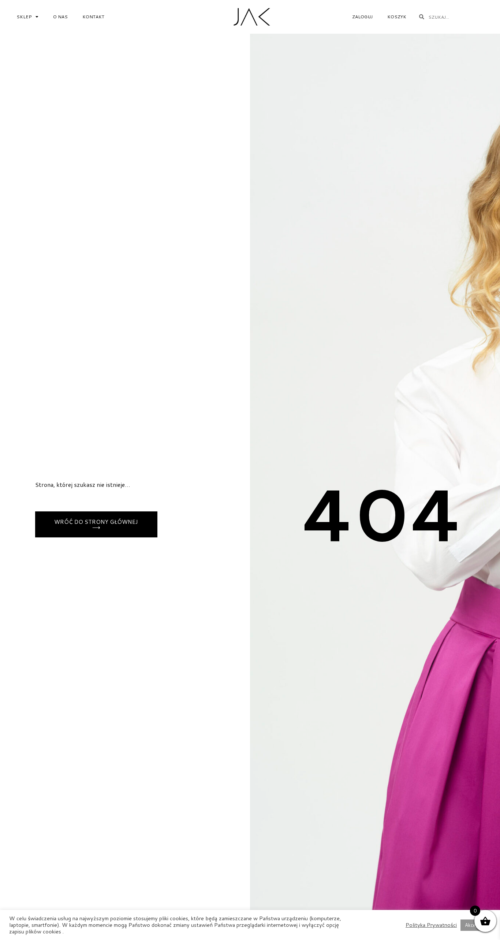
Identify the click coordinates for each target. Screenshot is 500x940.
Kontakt (93, 17)
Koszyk (396, 17)
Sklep (24, 17)
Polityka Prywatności (431, 925)
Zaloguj (362, 17)
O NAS (60, 17)
